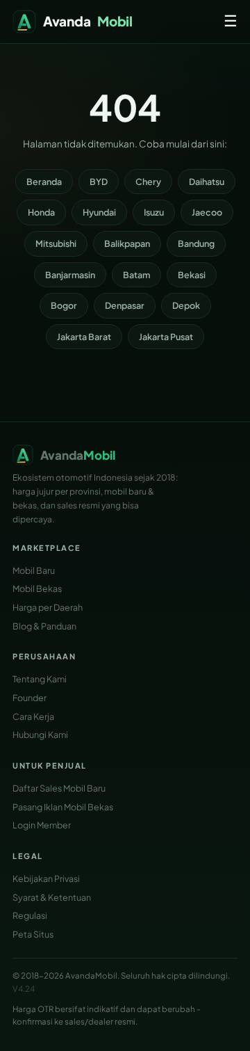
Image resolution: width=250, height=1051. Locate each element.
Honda (41, 212)
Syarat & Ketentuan (51, 897)
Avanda (88, 21)
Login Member (41, 825)
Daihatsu (206, 181)
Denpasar (124, 305)
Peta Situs (32, 934)
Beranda (44, 181)
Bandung (196, 243)
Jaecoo (207, 212)
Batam (136, 274)
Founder (29, 697)
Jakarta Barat (84, 336)
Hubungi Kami (40, 734)
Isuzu (154, 212)
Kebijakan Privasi (46, 878)
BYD (99, 181)
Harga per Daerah (47, 607)
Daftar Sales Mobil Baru (59, 788)
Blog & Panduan (44, 626)
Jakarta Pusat (166, 336)
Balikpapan (127, 243)
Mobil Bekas (37, 588)
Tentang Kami (39, 678)
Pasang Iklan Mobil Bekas (62, 806)
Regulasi (29, 915)
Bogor (64, 305)
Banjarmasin (70, 274)
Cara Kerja (33, 716)
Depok (186, 305)
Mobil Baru (33, 570)
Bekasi (192, 274)
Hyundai (99, 212)
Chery (148, 181)
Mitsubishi (55, 243)
